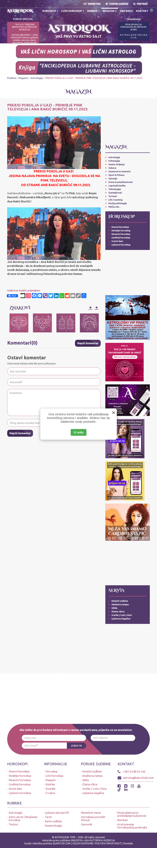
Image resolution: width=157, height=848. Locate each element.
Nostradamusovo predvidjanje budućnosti (131, 814)
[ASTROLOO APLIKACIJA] (127, 400)
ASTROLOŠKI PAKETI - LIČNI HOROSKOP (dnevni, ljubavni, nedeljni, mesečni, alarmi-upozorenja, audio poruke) (24, 39)
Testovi (13, 824)
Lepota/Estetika (117, 185)
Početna (11, 78)
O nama (50, 792)
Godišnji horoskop (120, 237)
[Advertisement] (127, 122)
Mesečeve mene (91, 812)
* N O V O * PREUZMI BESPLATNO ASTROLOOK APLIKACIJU (24, 27)
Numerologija (53, 825)
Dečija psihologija (117, 203)
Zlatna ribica (117, 611)
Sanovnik (86, 824)
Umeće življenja (116, 164)
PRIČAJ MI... (114, 207)
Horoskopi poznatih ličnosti (93, 818)
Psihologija (114, 161)
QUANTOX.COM (62, 843)
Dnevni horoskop (120, 227)
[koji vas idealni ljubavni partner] (124, 362)
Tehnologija (114, 189)
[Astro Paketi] (124, 438)
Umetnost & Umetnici (119, 171)
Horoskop (49, 11)
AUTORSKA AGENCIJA (102, 840)
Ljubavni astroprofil (57, 812)
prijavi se (76, 745)
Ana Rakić (126, 11)
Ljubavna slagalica (120, 618)
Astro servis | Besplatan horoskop (23, 818)
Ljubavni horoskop (120, 244)
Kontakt (142, 11)
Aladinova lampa (120, 604)
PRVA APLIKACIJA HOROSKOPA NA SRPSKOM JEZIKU (133, 27)
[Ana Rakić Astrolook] (127, 522)
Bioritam (122, 820)
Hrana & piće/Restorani (120, 182)
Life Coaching (115, 200)
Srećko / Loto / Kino (121, 615)
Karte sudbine (53, 821)
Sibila (114, 608)
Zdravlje (112, 178)
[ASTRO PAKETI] (127, 317)
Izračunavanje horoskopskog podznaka (132, 826)
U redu (78, 432)
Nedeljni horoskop (120, 230)
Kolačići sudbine (119, 601)
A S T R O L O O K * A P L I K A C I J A (133, 36)
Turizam (112, 196)
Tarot (48, 816)
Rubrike (92, 11)
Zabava (112, 168)
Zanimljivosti (115, 193)
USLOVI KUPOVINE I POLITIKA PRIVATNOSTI (98, 843)
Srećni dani (117, 241)
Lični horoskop (71, 11)
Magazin (108, 11)
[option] (19, 322)
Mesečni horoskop (120, 234)
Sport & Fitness (116, 175)
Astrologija (37, 78)
